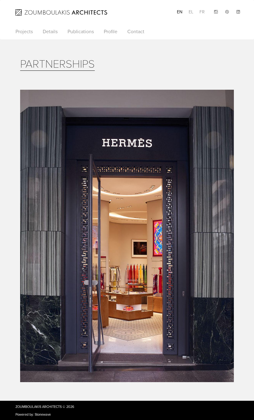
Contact (135, 32)
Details (50, 32)
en (179, 12)
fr (202, 12)
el (191, 12)
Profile (110, 32)
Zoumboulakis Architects (38, 407)
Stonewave (43, 415)
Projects (24, 32)
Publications (81, 32)
